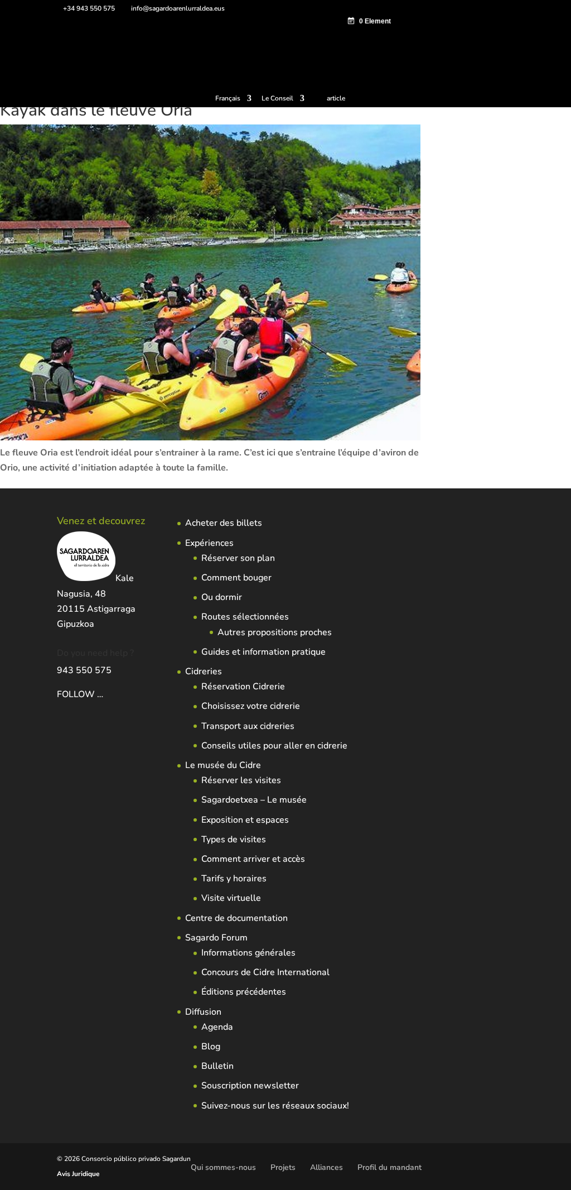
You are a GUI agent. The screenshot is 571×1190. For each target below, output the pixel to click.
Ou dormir (221, 597)
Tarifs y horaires (234, 878)
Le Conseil (277, 99)
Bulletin (217, 1066)
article (336, 98)
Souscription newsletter (250, 1085)
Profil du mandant (389, 1167)
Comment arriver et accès (253, 859)
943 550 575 (84, 670)
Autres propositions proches (274, 632)
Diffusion (203, 1012)
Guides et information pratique (263, 652)
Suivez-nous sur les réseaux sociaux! (275, 1106)
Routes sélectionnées (245, 617)
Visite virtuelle (231, 898)
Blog (210, 1046)
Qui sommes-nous (223, 1167)
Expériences (209, 543)
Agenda (217, 1027)
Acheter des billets (223, 523)
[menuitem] (233, 101)
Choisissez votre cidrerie (250, 706)
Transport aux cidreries (247, 726)
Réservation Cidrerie (243, 686)
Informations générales (248, 953)
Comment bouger (236, 578)
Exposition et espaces (245, 820)
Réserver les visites (241, 780)
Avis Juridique (78, 1173)
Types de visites (233, 839)
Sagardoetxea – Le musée (254, 800)
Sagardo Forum (216, 938)
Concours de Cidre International (265, 972)
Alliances (326, 1167)
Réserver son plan (238, 558)
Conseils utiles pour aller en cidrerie (274, 746)
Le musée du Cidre (223, 765)
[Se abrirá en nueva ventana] (104, 694)
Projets (283, 1167)
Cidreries (203, 671)
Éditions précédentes (243, 992)
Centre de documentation (236, 918)
